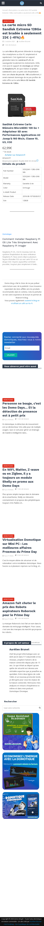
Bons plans (13, 10)
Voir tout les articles (32, 642)
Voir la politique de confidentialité (27, 924)
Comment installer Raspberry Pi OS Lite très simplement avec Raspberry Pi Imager (21, 242)
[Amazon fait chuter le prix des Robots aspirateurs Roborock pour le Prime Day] (22, 583)
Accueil (5, 10)
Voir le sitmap (9, 924)
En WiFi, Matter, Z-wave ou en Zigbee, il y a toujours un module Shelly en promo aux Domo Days (20, 477)
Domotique (6, 234)
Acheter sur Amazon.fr (15, 155)
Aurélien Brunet (24, 41)
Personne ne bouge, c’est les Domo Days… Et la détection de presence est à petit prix (21, 409)
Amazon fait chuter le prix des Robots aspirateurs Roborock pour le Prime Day (19, 609)
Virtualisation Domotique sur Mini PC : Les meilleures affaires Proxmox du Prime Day (21, 545)
